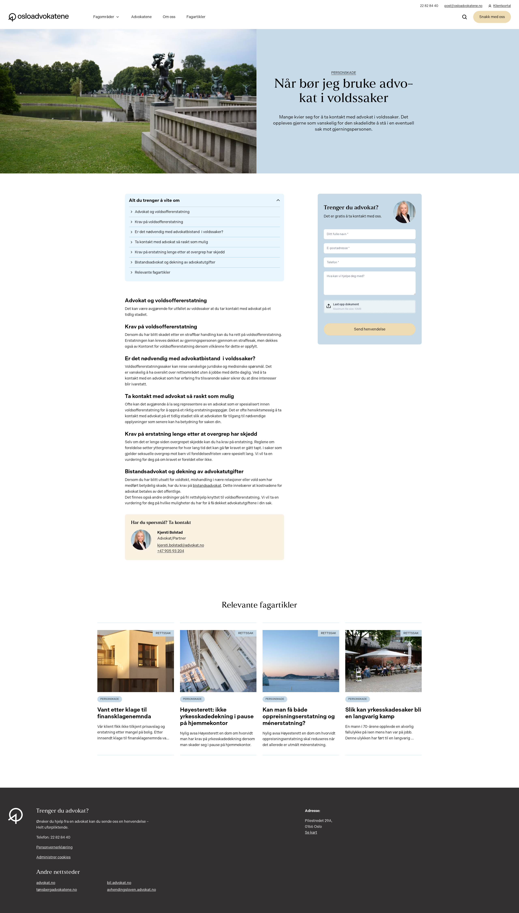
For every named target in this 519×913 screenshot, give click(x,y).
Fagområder (103, 17)
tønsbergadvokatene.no (56, 889)
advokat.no (45, 883)
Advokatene (141, 17)
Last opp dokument (346, 304)
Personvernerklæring (54, 847)
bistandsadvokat (207, 485)
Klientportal (502, 6)
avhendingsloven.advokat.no (131, 889)
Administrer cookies (53, 857)
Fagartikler (196, 17)
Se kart (311, 832)
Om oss (169, 17)
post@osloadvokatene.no (463, 6)
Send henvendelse (369, 329)
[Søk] (464, 17)
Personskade (343, 73)
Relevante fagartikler (152, 272)
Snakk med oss (492, 17)
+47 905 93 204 (170, 551)
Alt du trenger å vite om (154, 200)
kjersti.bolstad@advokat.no (180, 545)
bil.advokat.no (119, 883)
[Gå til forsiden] (38, 17)
